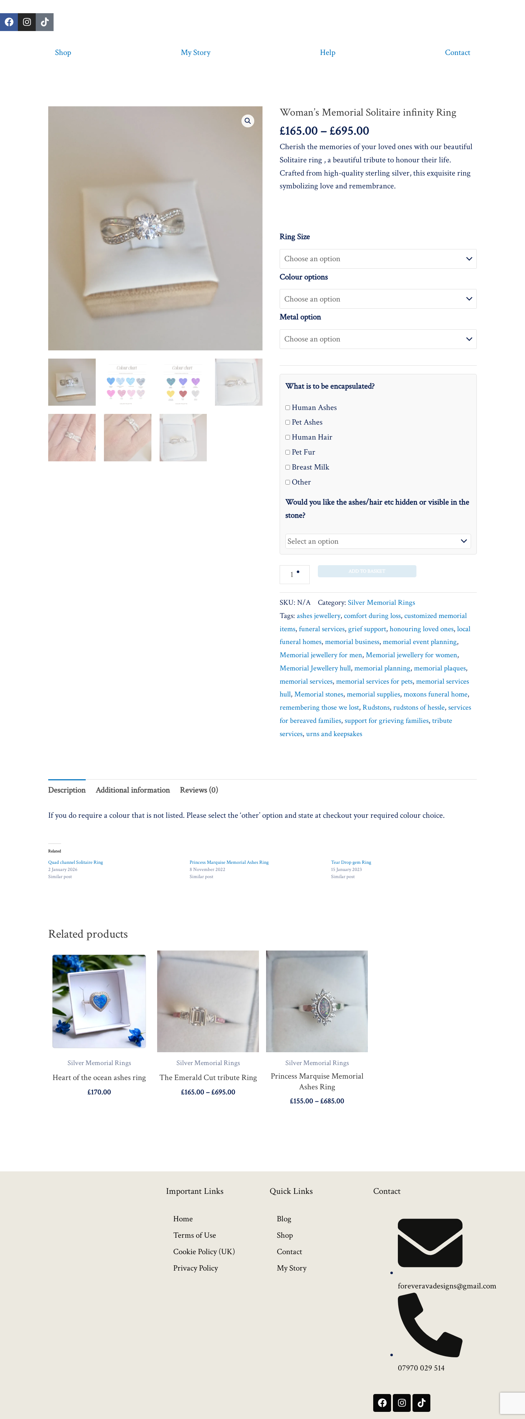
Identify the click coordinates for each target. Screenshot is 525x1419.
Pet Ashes (306, 422)
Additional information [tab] (133, 790)
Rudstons (376, 707)
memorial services (306, 681)
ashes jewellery (318, 615)
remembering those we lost (319, 707)
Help (327, 52)
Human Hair (311, 437)
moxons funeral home (436, 694)
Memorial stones (318, 694)
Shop (63, 52)
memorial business (352, 642)
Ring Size (295, 236)
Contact (457, 52)
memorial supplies (373, 694)
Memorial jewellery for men (321, 655)
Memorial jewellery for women (411, 655)
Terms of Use (194, 1235)
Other (300, 482)
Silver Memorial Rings (381, 602)
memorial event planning (420, 642)
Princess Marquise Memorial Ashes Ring (229, 862)
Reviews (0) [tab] (199, 790)
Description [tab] (67, 790)
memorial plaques (440, 668)
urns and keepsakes (334, 734)
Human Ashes (313, 407)
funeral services (322, 629)
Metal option (300, 316)
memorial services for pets (374, 681)
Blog (284, 1218)
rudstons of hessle (419, 707)
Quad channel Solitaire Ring (75, 862)
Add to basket (367, 571)
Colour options (304, 277)
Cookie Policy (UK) (204, 1251)
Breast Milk (309, 467)
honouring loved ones (422, 629)
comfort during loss (372, 615)
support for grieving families (387, 720)
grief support (367, 629)
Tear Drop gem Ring (351, 862)
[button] (247, 121)
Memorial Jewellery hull (315, 668)
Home (183, 1218)
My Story (195, 52)
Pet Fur (302, 452)
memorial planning (382, 668)
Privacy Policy (195, 1268)
